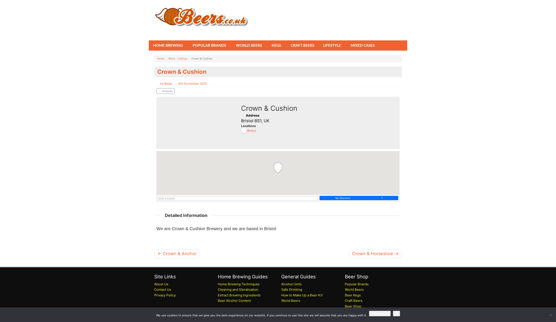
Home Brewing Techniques (239, 284)
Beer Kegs (353, 295)
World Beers (290, 301)
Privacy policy (380, 313)
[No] (550, 315)
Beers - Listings (178, 58)
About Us (161, 284)
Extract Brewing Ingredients (239, 295)
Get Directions (342, 198)
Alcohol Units (291, 284)
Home (160, 58)
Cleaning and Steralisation (238, 289)
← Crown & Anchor (177, 253)
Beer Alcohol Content (234, 301)
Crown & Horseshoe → (375, 253)
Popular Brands (357, 284)
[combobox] (237, 198)
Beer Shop (353, 306)
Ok (396, 313)
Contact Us (162, 289)
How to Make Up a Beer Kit (302, 295)
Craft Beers (353, 301)
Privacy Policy (165, 295)
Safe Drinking (291, 289)
